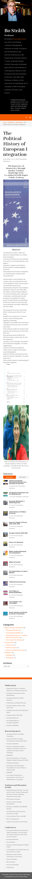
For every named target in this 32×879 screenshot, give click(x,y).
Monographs (19, 122)
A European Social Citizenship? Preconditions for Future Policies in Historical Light (16, 768)
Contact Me (5, 874)
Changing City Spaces (13, 763)
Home (5, 122)
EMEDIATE (10, 755)
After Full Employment (13, 819)
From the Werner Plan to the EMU (16, 816)
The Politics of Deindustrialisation (15, 591)
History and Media (12, 859)
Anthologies (9, 655)
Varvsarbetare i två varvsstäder (15, 602)
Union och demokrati (16, 542)
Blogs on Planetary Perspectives (14, 627)
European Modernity (12, 839)
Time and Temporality (13, 864)
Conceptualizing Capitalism (13, 632)
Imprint (12, 874)
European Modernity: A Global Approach (16, 501)
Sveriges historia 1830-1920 (18, 533)
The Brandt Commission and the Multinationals (18, 493)
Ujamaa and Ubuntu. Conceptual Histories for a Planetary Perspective (18, 482)
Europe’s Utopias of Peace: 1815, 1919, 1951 (18, 523)
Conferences (9, 645)
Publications (11, 122)
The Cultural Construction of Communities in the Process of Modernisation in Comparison (15, 777)
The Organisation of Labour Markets (18, 572)
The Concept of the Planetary (14, 640)
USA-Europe (10, 867)
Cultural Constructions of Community (17, 821)
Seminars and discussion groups (15, 786)
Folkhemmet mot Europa (17, 582)
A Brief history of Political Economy (17, 512)
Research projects (11, 647)
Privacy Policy (18, 874)
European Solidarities (13, 725)
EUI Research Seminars (13, 799)
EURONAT (10, 772)
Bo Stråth (7, 159)
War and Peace (11, 862)
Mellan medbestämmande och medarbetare (17, 552)
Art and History (11, 842)
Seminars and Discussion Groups (15, 650)
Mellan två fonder (15, 562)
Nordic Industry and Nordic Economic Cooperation (18, 613)
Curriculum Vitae (18, 39)
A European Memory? (13, 718)
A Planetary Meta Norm (12, 630)
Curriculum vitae (9, 642)
